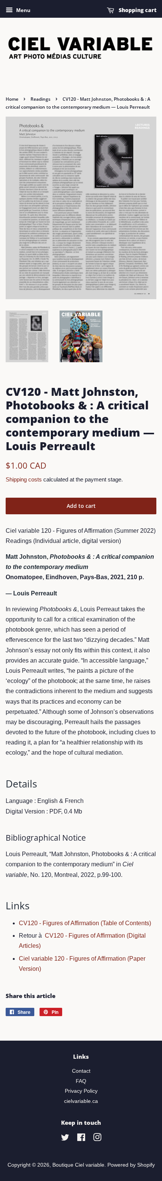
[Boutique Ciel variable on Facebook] (81, 1139)
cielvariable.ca (81, 1101)
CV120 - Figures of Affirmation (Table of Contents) (85, 923)
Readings (40, 99)
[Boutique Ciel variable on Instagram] (97, 1139)
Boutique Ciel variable (78, 1165)
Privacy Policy (81, 1091)
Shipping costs (24, 479)
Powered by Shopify (131, 1165)
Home (12, 99)
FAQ (81, 1081)
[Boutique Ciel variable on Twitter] (65, 1139)
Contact (81, 1071)
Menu (23, 10)
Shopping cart (136, 10)
